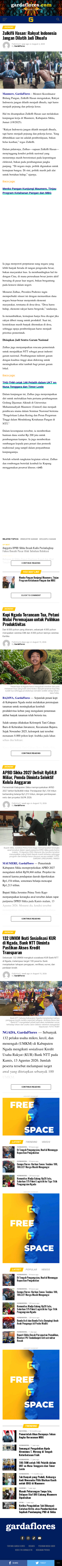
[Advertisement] (31, 229)
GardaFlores (19, 46)
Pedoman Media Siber (46, 1546)
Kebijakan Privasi (43, 1550)
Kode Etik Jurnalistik (23, 1550)
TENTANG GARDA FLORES (16, 1546)
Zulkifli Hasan (48, 539)
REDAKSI (32, 1546)
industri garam (30, 539)
